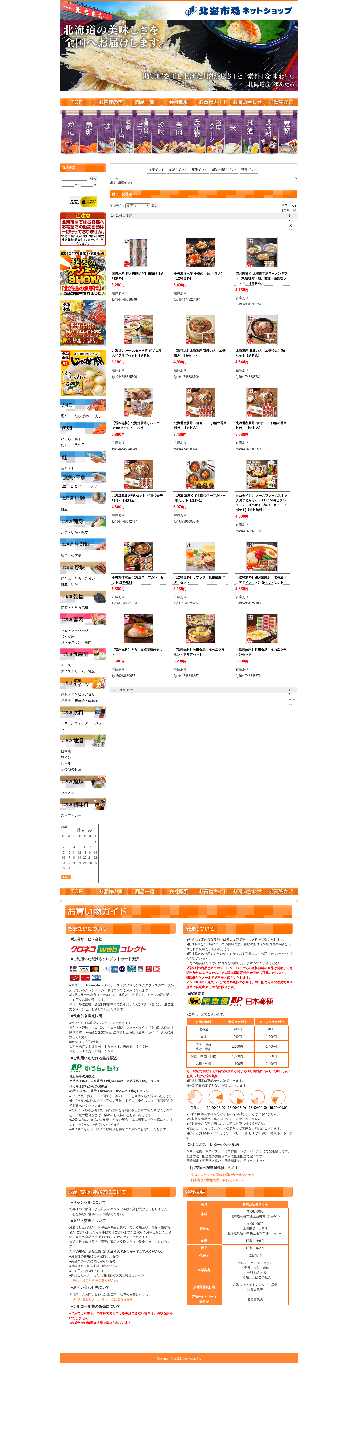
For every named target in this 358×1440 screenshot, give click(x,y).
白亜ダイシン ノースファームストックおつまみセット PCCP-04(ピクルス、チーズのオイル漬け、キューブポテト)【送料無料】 (261, 503)
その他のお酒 (71, 769)
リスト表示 (289, 205)
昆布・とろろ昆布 (74, 607)
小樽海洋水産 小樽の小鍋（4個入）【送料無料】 (199, 276)
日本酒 (66, 751)
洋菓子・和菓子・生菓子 (79, 700)
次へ (292, 225)
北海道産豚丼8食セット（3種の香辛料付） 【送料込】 (261, 425)
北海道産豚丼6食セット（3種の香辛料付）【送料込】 (137, 498)
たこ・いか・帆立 (74, 532)
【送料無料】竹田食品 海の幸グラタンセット (261, 652)
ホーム (114, 178)
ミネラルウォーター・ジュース (83, 725)
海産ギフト (156, 170)
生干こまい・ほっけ (79, 486)
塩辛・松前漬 (71, 555)
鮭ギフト (68, 468)
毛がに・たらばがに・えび (81, 416)
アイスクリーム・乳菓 (78, 671)
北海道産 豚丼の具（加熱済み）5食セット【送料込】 (261, 353)
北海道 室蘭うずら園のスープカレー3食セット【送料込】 (200, 498)
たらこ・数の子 (73, 445)
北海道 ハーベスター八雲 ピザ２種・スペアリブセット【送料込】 (138, 353)
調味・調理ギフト (224, 170)
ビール (66, 763)
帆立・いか (69, 584)
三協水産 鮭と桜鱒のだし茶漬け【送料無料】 (138, 276)
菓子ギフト (199, 170)
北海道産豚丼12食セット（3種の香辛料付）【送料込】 (200, 425)
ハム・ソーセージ (74, 630)
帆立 (64, 509)
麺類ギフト (249, 170)
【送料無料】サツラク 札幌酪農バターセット (199, 579)
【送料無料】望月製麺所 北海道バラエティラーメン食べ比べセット (261, 579)
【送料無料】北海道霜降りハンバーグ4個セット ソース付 (137, 425)
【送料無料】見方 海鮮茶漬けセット (137, 652)
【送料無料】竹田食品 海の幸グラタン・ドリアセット (199, 652)
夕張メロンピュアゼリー (79, 694)
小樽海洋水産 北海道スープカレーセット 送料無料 (138, 579)
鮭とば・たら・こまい (78, 578)
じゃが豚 (68, 636)
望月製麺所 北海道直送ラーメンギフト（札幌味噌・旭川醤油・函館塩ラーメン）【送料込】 (261, 278)
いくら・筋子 (71, 439)
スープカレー (71, 815)
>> (290, 230)
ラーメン (68, 792)
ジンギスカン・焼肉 (76, 642)
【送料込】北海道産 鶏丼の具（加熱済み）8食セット (200, 353)
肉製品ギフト (178, 170)
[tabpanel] (179, 55)
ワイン (66, 757)
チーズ (66, 665)
